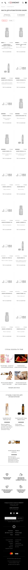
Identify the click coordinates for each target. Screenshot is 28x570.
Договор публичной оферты (14, 564)
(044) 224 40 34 (14, 508)
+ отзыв (11, 42)
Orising (11, 545)
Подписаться (19, 518)
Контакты (17, 534)
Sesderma (11, 546)
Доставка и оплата (9, 532)
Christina (17, 541)
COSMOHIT (14, 2)
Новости (17, 530)
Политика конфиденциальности (14, 561)
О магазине (10, 530)
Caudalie (11, 543)
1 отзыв (25, 78)
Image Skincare (18, 543)
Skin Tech (17, 546)
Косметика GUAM (9, 539)
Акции (11, 534)
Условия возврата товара (14, 562)
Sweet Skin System (9, 548)
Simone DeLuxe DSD (19, 545)
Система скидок (18, 532)
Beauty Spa (11, 541)
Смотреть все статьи (14, 387)
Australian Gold (18, 539)
